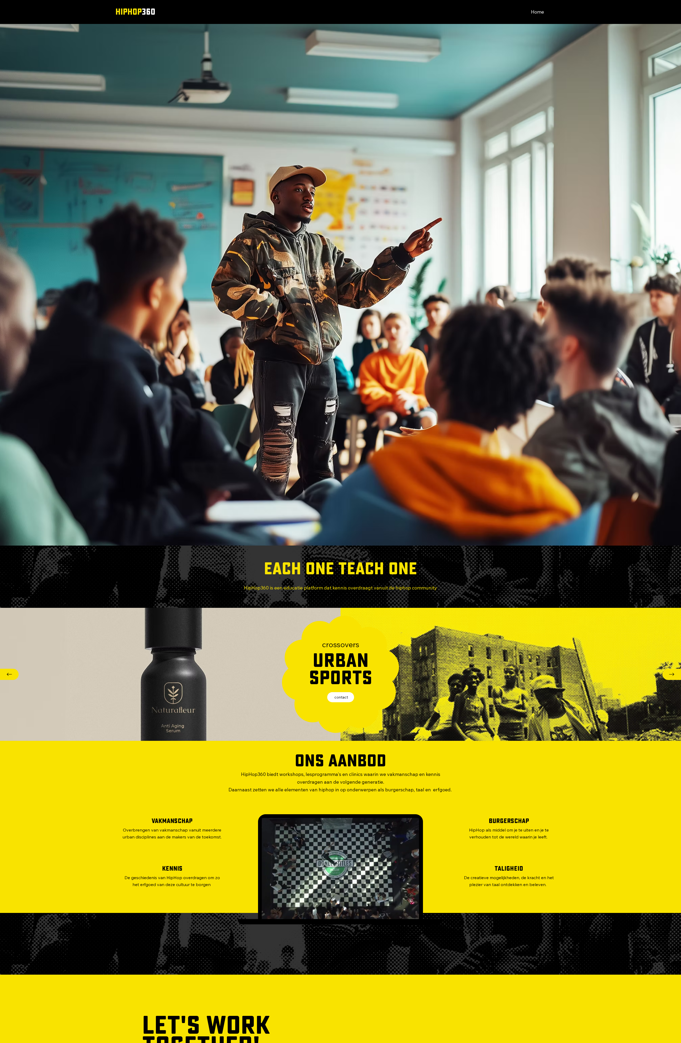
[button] (410, 913)
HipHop (135, 12)
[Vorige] (9, 674)
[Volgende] (671, 674)
